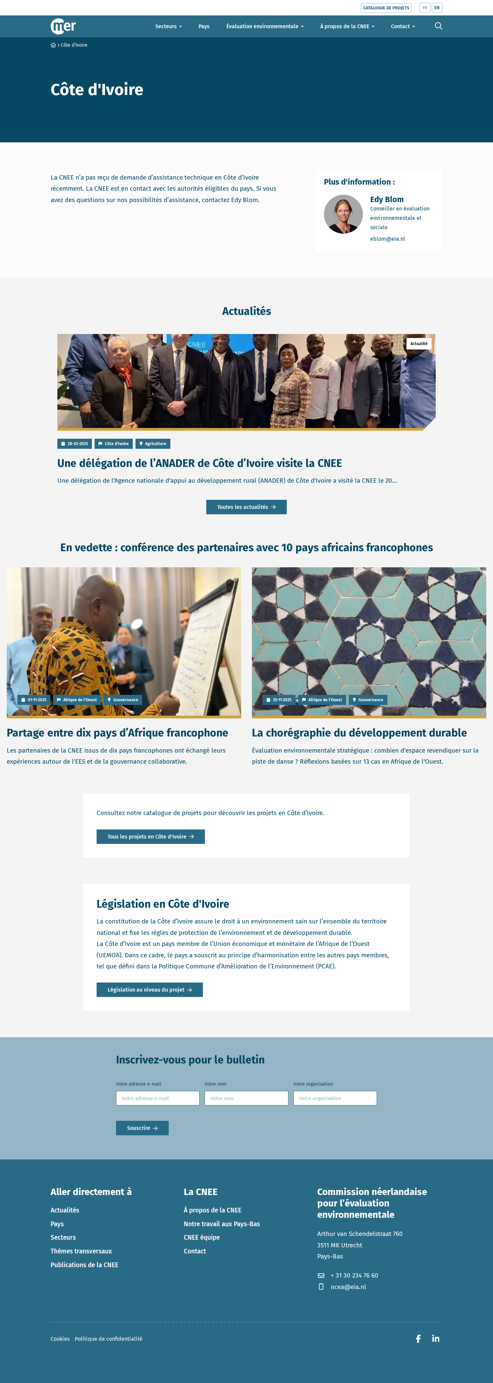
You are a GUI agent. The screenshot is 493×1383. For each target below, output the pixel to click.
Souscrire (138, 1128)
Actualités (65, 1210)
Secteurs (63, 1237)
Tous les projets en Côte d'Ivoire (147, 836)
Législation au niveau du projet (146, 990)
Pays (57, 1224)
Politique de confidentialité (109, 1339)
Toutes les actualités (242, 507)
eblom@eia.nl (402, 238)
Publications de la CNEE (84, 1265)
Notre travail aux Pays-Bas (222, 1224)
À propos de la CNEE (212, 1210)
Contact (195, 1251)
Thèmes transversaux (81, 1251)
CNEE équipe (202, 1237)
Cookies (60, 1339)
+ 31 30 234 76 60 (354, 1275)
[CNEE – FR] (63, 26)
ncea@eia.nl (348, 1287)
